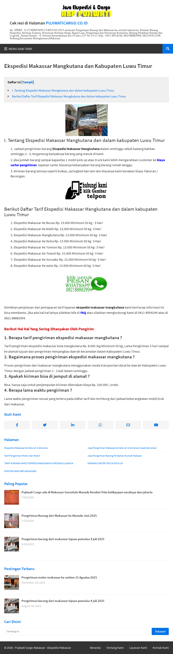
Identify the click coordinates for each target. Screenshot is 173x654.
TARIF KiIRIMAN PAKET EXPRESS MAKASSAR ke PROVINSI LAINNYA (38, 463)
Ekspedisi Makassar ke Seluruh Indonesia (26, 447)
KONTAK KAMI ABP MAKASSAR (20, 471)
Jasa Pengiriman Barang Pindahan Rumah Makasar (115, 455)
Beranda (95, 648)
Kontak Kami (161, 648)
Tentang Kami (115, 648)
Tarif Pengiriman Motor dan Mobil (22, 455)
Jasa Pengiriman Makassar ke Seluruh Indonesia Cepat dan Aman (122, 447)
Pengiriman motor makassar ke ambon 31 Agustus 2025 (59, 577)
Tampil (28, 82)
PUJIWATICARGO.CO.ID (67, 23)
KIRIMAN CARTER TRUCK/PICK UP (105, 463)
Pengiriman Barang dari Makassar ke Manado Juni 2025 (59, 516)
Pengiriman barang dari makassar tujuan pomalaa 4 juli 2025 (63, 539)
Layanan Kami (138, 648)
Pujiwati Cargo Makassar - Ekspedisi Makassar (43, 648)
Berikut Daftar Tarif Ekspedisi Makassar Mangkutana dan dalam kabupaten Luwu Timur (69, 96)
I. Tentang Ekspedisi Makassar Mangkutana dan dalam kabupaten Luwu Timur (63, 90)
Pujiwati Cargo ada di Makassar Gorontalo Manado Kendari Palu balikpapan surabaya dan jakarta (87, 492)
